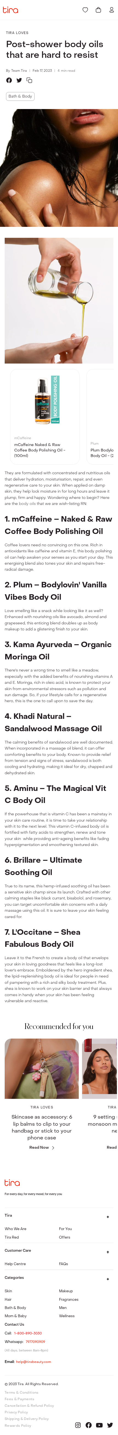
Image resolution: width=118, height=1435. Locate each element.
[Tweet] (19, 80)
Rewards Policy (18, 1425)
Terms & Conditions (21, 1392)
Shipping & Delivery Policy (27, 1419)
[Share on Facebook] (9, 80)
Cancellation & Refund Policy (29, 1405)
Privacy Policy (16, 1412)
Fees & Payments (19, 1399)
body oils (27, 503)
